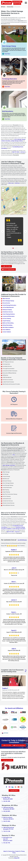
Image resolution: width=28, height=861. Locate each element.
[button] (8, 188)
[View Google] (21, 786)
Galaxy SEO (16, 858)
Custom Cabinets (7, 331)
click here (22, 152)
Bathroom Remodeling (8, 323)
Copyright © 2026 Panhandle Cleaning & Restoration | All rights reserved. (15, 855)
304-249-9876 (6, 811)
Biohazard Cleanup (7, 309)
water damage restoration (9, 465)
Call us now (10, 183)
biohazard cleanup (20, 527)
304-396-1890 (6, 801)
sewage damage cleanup (17, 140)
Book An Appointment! (9, 269)
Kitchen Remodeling (7, 325)
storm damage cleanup (19, 139)
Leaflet (4, 214)
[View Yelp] (15, 786)
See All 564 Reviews (22, 540)
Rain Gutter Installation (8, 327)
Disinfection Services (8, 311)
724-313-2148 (6, 831)
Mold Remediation (7, 111)
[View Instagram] (9, 786)
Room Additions (6, 329)
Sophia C (5, 688)
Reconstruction (6, 303)
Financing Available (17, 1)
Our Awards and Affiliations (14, 708)
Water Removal (6, 298)
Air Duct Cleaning (7, 318)
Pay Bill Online (14, 790)
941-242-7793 (6, 842)
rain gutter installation (6, 528)
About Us (5, 851)
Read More (6, 54)
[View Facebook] (6, 786)
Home (3, 6)
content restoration (5, 140)
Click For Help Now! (20, 745)
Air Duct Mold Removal (8, 307)
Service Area (10, 6)
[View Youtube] (18, 786)
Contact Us (17, 851)
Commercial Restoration (9, 316)
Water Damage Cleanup (9, 46)
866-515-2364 (17, 3)
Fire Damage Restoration (9, 79)
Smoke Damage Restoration (9, 305)
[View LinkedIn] (12, 786)
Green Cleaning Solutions (9, 314)
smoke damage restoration (18, 528)
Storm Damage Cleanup (8, 300)
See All (26, 670)
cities (13, 454)
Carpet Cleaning (6, 320)
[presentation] (2, 231)
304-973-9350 (6, 821)
